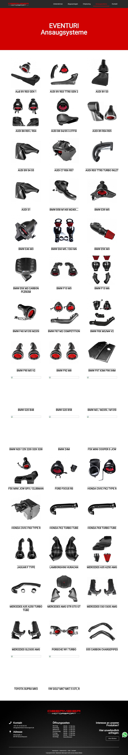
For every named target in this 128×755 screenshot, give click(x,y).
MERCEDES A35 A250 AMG (102, 567)
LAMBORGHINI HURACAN (64, 567)
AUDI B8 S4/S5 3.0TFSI (64, 131)
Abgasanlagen (73, 4)
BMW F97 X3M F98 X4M (102, 370)
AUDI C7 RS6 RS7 (64, 170)
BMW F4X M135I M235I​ (26, 331)
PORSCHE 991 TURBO (64, 649)
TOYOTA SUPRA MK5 (26, 688)
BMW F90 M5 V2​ (26, 370)
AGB (69, 750)
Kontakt (114, 4)
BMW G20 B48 (26, 409)
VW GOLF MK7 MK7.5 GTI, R (64, 688)
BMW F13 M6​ (102, 288)
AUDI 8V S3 (102, 91)
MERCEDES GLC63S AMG (26, 649)
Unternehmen (58, 4)
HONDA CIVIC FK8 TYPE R (26, 528)
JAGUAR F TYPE (26, 567)
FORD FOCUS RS (64, 488)
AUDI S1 (26, 209)
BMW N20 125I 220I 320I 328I (26, 449)
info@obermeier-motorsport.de (23, 728)
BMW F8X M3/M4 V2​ (102, 331)
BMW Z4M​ (64, 449)
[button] (112, 738)
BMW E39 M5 (102, 209)
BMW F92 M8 (64, 370)
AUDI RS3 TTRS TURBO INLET (102, 170)
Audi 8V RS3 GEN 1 (25, 91)
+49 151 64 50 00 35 (20, 726)
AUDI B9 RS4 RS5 (102, 131)
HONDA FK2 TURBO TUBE (64, 528)
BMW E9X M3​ (102, 249)
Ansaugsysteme (101, 4)
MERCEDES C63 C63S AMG (102, 606)
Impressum (55, 750)
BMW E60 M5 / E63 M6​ (64, 249)
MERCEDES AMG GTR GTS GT (63, 606)
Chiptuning (87, 4)
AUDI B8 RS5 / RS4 (26, 131)
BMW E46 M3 (26, 249)
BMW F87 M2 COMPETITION (64, 331)
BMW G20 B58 (64, 409)
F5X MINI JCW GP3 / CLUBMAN (26, 488)
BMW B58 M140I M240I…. (64, 209)
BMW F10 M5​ (64, 288)
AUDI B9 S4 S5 (26, 170)
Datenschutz (63, 750)
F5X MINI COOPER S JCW (102, 449)
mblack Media (78, 753)
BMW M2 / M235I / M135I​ (102, 409)
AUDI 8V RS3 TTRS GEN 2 (64, 91)
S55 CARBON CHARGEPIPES (102, 649)
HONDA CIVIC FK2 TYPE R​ (102, 488)
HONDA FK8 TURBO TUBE (102, 528)
